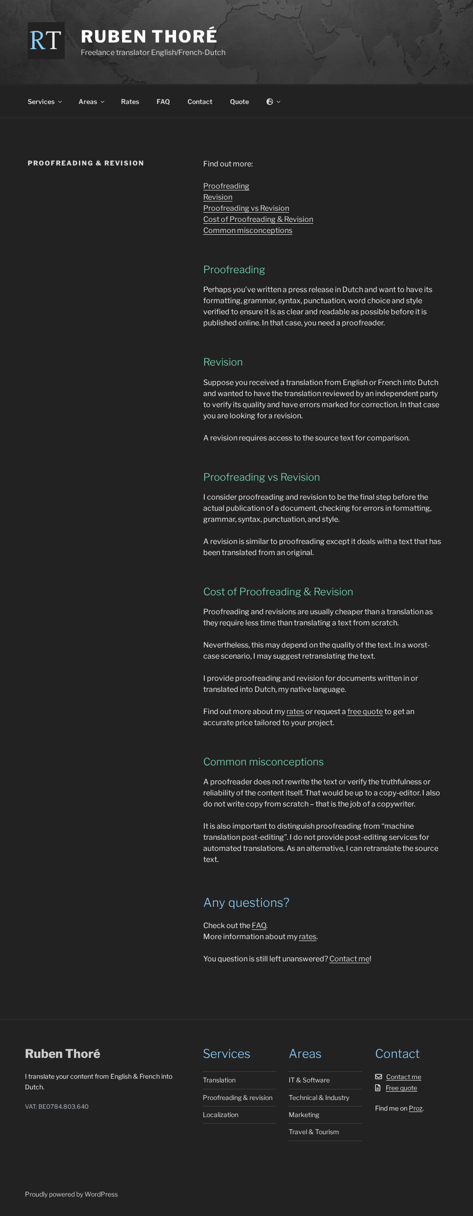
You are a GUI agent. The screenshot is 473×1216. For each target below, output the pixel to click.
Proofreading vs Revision (246, 208)
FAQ (163, 101)
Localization (220, 1114)
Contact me (349, 958)
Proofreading (226, 186)
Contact (200, 101)
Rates (130, 101)
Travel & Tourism (314, 1132)
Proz (416, 1108)
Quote (239, 101)
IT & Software (309, 1080)
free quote (365, 711)
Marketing (304, 1114)
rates (295, 711)
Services (41, 101)
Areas (88, 101)
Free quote (401, 1088)
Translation (219, 1080)
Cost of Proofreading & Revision (258, 219)
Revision (217, 197)
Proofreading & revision (238, 1097)
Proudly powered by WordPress (71, 1194)
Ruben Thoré (149, 36)
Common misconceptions (247, 230)
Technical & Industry (319, 1097)
